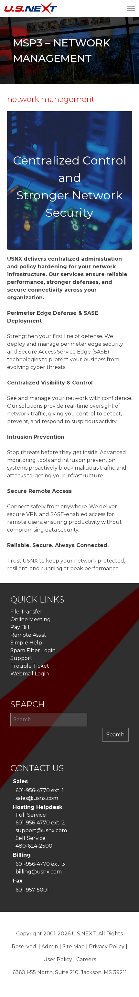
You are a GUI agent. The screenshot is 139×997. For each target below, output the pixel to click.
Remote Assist (28, 635)
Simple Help (26, 643)
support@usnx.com (41, 830)
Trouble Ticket (29, 666)
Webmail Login (29, 674)
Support (21, 658)
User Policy (57, 959)
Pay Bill (19, 627)
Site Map (73, 946)
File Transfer (26, 612)
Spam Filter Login (33, 650)
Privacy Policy (106, 946)
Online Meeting (30, 619)
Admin (49, 946)
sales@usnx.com (37, 798)
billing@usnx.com (39, 872)
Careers (86, 959)
